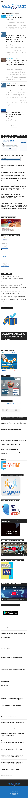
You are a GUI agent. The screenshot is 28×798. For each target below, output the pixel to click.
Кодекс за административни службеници (11, 705)
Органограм (4, 711)
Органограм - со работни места (8, 716)
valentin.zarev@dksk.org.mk (8, 663)
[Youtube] (10, 794)
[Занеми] (23, 555)
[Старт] (2, 555)
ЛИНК (2, 432)
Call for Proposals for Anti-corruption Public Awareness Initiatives (15, 114)
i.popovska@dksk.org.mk (7, 674)
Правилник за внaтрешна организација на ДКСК (12, 722)
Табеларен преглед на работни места (10, 769)
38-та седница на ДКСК (7, 281)
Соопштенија (9, 15)
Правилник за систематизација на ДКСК (11, 728)
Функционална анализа (6, 775)
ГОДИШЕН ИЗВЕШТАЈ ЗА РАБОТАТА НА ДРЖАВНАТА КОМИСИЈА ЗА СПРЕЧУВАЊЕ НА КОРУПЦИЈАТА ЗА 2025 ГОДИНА (12, 196)
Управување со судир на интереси (9, 249)
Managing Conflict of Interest (7, 269)
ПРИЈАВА (3, 342)
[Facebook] (13, 794)
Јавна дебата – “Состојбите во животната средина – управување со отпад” (15, 88)
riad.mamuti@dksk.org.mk (7, 627)
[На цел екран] (25, 555)
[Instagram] (17, 794)
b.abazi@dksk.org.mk (7, 650)
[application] (14, 549)
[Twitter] (15, 794)
